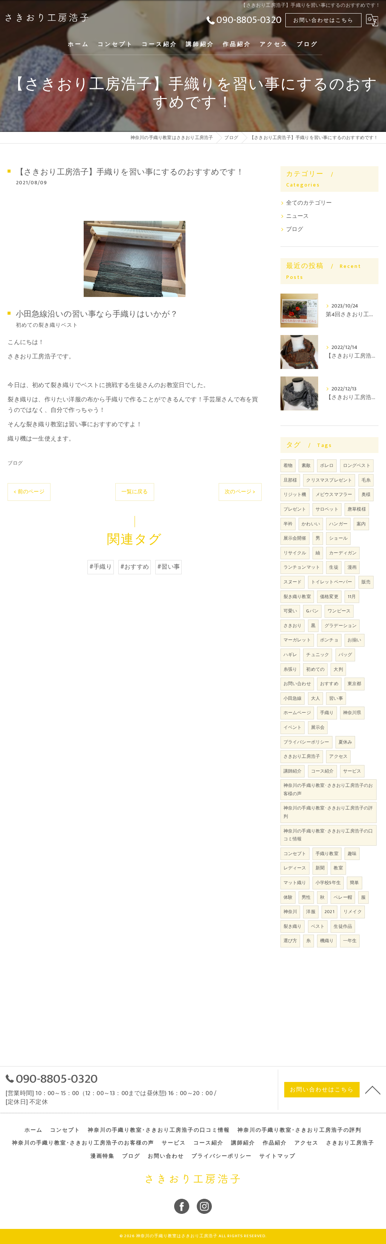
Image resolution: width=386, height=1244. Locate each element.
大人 (315, 698)
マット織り (294, 882)
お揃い (354, 640)
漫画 (352, 567)
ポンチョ (329, 640)
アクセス (338, 756)
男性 (306, 897)
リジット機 (294, 494)
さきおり (292, 625)
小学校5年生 (328, 882)
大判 (338, 669)
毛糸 (366, 480)
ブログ (15, 463)
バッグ (345, 654)
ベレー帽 (343, 897)
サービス (352, 771)
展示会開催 (294, 538)
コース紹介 (322, 771)
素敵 (306, 465)
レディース (294, 868)
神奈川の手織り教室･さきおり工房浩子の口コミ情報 (328, 835)
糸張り (290, 669)
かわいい (311, 524)
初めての (315, 669)
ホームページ (297, 712)
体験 (288, 897)
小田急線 (292, 698)
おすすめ (329, 683)
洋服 (310, 911)
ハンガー (338, 524)
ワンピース (339, 611)
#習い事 (168, 567)
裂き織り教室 (297, 596)
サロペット (327, 509)
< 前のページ (29, 491)
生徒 (333, 567)
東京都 (354, 683)
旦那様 (290, 480)
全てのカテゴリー (309, 203)
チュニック (317, 654)
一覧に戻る (134, 491)
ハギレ (290, 654)
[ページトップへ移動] (372, 1089)
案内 (361, 524)
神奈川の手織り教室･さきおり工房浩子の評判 (328, 812)
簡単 (354, 882)
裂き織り (292, 926)
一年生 (350, 940)
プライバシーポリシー (306, 742)
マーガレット (297, 640)
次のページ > (240, 491)
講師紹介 (292, 771)
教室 (338, 868)
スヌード (292, 582)
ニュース (297, 216)
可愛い (290, 611)
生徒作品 (343, 926)
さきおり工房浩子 (301, 756)
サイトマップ (277, 1156)
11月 (352, 596)
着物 (288, 465)
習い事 (336, 698)
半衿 (288, 524)
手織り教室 (327, 853)
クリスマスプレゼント (329, 480)
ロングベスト (357, 465)
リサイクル (294, 553)
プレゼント (294, 509)
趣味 (352, 853)
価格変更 (329, 596)
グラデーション (341, 625)
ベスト (318, 926)
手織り (327, 712)
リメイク (352, 911)
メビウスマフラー (334, 494)
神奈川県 (352, 712)
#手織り (100, 567)
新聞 (320, 868)
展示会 (318, 727)
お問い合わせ (297, 683)
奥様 (366, 494)
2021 (329, 911)
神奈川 (290, 911)
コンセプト (294, 853)
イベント (292, 727)
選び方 (290, 940)
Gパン (312, 611)
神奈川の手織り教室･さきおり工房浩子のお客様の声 (328, 789)
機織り (327, 940)
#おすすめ (134, 567)
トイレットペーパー (331, 582)
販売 (366, 582)
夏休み (345, 742)
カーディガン (343, 553)
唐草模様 (357, 509)
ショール (338, 538)
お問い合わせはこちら (323, 20)
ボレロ (327, 465)
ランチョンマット (301, 567)
